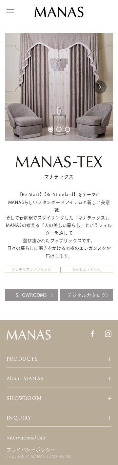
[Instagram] (108, 333)
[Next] (100, 87)
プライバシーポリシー (31, 449)
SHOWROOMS (31, 295)
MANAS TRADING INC (51, 456)
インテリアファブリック (31, 269)
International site (26, 438)
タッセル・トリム (86, 269)
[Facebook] (92, 333)
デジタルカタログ (86, 295)
